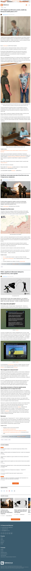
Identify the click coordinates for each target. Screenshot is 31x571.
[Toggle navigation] (29, 5)
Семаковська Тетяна (5, 14)
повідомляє (5, 45)
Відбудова (2, 542)
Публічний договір (3, 555)
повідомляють (6, 206)
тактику (19, 406)
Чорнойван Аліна (4, 276)
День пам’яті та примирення (8, 258)
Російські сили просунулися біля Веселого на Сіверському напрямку (6, 511)
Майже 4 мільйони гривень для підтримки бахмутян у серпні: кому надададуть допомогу (15, 453)
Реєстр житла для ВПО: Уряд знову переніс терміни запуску (12, 473)
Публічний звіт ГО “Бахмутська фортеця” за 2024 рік (8, 556)
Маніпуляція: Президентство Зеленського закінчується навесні (14, 430)
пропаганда (6, 439)
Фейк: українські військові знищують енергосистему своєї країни (20, 511)
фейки (9, 439)
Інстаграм (13, 170)
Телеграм (19, 436)
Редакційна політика (4, 552)
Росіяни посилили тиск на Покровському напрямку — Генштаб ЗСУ (13, 469)
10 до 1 (4, 256)
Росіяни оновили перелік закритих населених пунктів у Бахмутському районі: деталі (15, 461)
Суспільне (7, 410)
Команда (2, 549)
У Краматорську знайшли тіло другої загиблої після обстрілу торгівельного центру (15, 457)
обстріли (2, 439)
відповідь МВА (22, 261)
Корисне (2, 539)
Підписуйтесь (9, 166)
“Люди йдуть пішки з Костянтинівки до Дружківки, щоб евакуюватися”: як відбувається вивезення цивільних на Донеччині (14, 478)
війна (1, 266)
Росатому (2, 367)
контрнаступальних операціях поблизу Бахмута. (17, 156)
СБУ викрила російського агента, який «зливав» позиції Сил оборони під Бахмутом (14, 151)
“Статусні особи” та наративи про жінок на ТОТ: (12, 432)
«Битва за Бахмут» (4, 162)
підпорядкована (11, 364)
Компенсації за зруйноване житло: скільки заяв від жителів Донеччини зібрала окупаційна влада (15, 466)
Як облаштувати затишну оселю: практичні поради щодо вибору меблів (14, 448)
